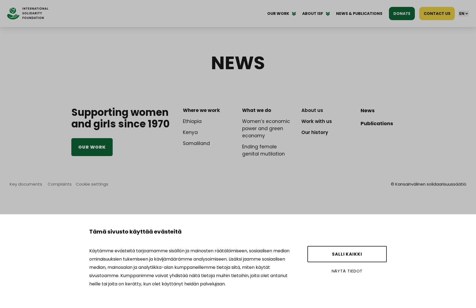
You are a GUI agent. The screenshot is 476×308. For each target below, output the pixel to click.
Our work (92, 147)
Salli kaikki (347, 254)
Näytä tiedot (347, 271)
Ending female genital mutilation (263, 150)
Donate (401, 13)
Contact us (437, 13)
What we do (256, 110)
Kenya (190, 132)
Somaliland (196, 143)
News (368, 110)
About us (312, 110)
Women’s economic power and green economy (266, 128)
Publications (377, 123)
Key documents (26, 184)
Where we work (201, 110)
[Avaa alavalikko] (294, 13)
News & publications (359, 13)
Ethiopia (192, 121)
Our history (314, 132)
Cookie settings (92, 184)
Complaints (60, 184)
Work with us (316, 121)
